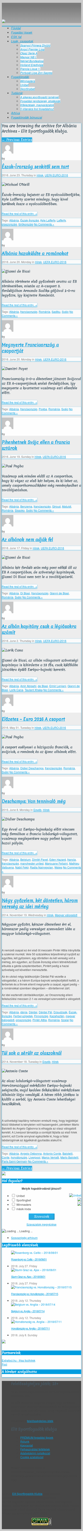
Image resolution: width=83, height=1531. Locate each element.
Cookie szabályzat (31, 1457)
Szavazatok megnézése (41, 1224)
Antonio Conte (52, 1153)
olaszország (9, 224)
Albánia (14, 220)
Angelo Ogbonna (31, 1153)
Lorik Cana (16, 690)
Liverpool (34, 1157)
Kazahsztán (57, 1016)
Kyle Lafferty (47, 220)
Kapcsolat (26, 1445)
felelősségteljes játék (40, 1421)
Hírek (40, 175)
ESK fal (16, 37)
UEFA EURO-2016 (56, 175)
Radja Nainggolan (41, 867)
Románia (44, 312)
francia (71, 859)
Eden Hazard (57, 859)
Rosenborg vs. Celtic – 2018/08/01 (29, 1259)
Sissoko (20, 510)
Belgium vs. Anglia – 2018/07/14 (27, 1311)
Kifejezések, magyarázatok (37, 105)
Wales (58, 867)
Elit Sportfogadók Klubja (41, 7)
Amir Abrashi (28, 686)
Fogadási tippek (21, 32)
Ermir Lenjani (57, 686)
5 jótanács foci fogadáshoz (37, 109)
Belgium (25, 859)
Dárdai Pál (45, 1012)
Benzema (26, 506)
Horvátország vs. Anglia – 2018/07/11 (30, 1328)
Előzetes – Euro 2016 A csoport (33, 719)
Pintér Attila (40, 1020)
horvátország (19, 1157)
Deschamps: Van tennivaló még (34, 801)
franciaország (28, 312)
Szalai (65, 1020)
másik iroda (23, 1209)
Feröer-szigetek (23, 1016)
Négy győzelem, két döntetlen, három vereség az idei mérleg (40, 903)
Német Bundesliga (32, 61)
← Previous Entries (17, 139)
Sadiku (56, 312)
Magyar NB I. (28, 57)
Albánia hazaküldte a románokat (35, 253)
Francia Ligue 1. (30, 69)
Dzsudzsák (60, 1012)
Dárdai (33, 1012)
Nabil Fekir (22, 867)
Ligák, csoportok (22, 41)
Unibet (24, 85)
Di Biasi (25, 593)
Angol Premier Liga (32, 49)
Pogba (43, 409)
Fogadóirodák (20, 77)
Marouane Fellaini (56, 863)
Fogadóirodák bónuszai (26, 117)
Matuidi (66, 506)
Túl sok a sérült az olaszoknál (32, 1053)
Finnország (41, 1016)
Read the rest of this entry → (19, 213)
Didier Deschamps (32, 768)
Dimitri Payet (40, 859)
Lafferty (61, 220)
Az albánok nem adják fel (27, 540)
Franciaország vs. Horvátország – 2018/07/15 (34, 1294)
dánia (23, 1012)
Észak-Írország (29, 220)
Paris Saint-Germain (14, 1161)
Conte (5, 1157)
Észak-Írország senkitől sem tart (35, 167)
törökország (25, 224)
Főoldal (16, 28)
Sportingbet (27, 89)
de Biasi (43, 686)
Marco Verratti (50, 1157)
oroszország (23, 1020)
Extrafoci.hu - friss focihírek (18, 1360)
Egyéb (37, 810)
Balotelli (67, 1153)
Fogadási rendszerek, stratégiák (40, 101)
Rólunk (24, 1441)
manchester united (32, 863)
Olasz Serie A (28, 53)
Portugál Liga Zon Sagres (36, 73)
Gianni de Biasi (59, 593)
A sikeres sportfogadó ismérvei (39, 97)
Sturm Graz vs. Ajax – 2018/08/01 (28, 1276)
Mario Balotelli (69, 1157)
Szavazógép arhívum (24, 1238)
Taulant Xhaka (34, 690)
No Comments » (44, 224)
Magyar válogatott (66, 915)
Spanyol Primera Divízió (35, 45)
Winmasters (27, 81)
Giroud (56, 506)
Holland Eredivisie (31, 65)
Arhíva (15, 113)
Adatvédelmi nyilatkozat (35, 1453)
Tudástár (17, 93)
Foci (4, 1364)
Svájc (65, 312)
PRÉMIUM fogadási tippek (36, 1437)
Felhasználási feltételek (35, 1449)
